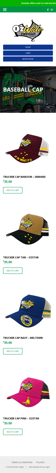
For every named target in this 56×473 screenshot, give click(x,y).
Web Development (35, 467)
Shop (28, 47)
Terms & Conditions (22, 462)
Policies (40, 462)
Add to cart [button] (13, 190)
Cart (28, 53)
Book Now (28, 58)
